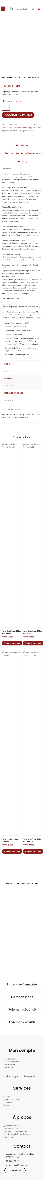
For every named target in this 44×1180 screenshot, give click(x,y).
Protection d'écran (20, 128)
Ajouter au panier (18, 114)
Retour (6, 1105)
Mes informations (11, 1061)
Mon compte (12, 1076)
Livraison (7, 1102)
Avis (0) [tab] (22, 161)
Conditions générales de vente (16, 1134)
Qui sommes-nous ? (12, 1125)
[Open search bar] (33, 9)
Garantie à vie (7, 128)
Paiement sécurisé (11, 1099)
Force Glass (34, 125)
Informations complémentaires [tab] (22, 153)
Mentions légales (10, 1128)
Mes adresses (9, 1064)
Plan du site (8, 1137)
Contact (6, 1096)
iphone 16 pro (28, 131)
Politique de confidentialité (15, 1131)
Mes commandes (10, 1059)
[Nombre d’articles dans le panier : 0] (38, 8)
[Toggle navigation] (3, 9)
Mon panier (30, 1076)
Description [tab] (22, 145)
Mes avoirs (8, 1067)
